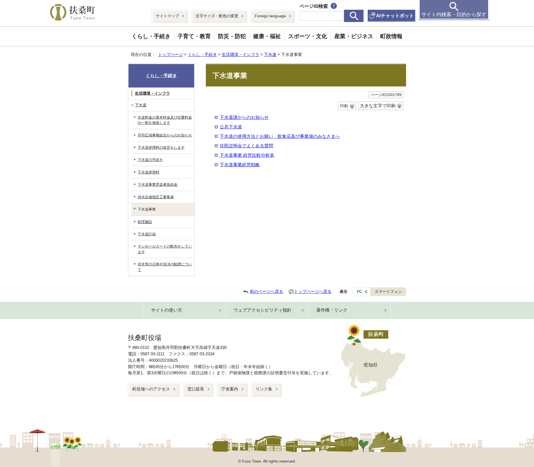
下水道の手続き (150, 160)
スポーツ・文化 (307, 36)
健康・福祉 (267, 36)
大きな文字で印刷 (377, 105)
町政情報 (391, 36)
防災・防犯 (232, 36)
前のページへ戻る (266, 291)
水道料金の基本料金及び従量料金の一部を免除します (165, 120)
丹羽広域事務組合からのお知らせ (165, 135)
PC (359, 291)
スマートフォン (388, 291)
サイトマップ (167, 16)
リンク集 (264, 389)
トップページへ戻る (313, 291)
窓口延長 (195, 389)
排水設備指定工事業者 (156, 197)
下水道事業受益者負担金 (157, 184)
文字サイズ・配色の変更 (217, 16)
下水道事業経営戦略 (240, 164)
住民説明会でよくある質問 (246, 145)
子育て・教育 (194, 36)
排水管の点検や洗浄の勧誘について (165, 267)
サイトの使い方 (166, 310)
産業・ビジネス (353, 36)
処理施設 (145, 222)
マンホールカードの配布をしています (165, 249)
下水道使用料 (148, 172)
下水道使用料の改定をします (161, 147)
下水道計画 (147, 234)
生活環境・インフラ (240, 54)
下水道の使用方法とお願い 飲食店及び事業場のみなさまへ (280, 136)
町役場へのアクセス (151, 389)
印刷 (344, 106)
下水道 (270, 54)
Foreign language (270, 16)
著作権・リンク (331, 310)
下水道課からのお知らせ (244, 117)
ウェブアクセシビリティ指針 (262, 310)
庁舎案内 (229, 389)
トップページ (170, 54)
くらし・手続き (151, 36)
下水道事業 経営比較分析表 (247, 155)
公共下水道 (231, 126)
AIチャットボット (395, 15)
